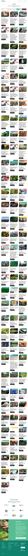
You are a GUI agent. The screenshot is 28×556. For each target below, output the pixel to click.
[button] (26, 1)
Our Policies (9, 549)
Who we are (3, 544)
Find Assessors (10, 546)
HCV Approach (4, 546)
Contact (15, 544)
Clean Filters (24, 9)
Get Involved (9, 547)
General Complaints (17, 545)
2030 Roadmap (4, 547)
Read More (3, 25)
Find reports (9, 545)
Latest (3, 548)
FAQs (9, 548)
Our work (3, 545)
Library (9, 544)
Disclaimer (3, 553)
